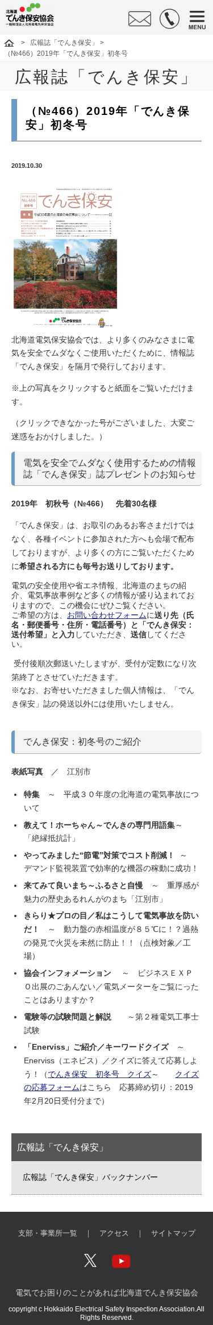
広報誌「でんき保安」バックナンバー (90, 1177)
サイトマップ (173, 1233)
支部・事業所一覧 (47, 1233)
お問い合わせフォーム (107, 615)
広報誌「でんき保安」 (64, 43)
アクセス (114, 1233)
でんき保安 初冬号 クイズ (99, 1074)
